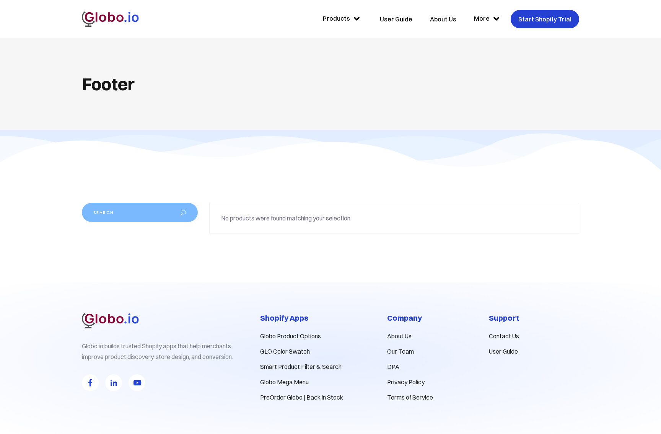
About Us (399, 336)
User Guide (503, 351)
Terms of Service (410, 397)
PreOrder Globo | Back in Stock (301, 397)
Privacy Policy (406, 382)
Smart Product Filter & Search (301, 366)
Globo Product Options (290, 336)
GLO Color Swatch (285, 351)
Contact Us (504, 336)
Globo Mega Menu (284, 382)
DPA (393, 366)
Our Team (400, 351)
